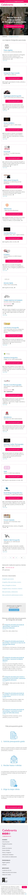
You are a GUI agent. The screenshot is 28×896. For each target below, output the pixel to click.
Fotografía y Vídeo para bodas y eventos (11, 582)
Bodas (3, 846)
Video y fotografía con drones (9, 585)
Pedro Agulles (8, 50)
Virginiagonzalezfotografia (12, 96)
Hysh (5, 471)
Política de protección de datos (9, 872)
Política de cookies (6, 874)
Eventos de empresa (7, 848)
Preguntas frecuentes (7, 844)
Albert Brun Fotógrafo (11, 180)
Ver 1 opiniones (8, 305)
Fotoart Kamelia (9, 520)
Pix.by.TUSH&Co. (9, 123)
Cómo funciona (5, 841)
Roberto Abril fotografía (12, 540)
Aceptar (24, 887)
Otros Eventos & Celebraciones (9, 856)
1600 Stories (8, 209)
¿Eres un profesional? (14, 1)
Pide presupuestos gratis (14, 26)
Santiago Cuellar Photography (13, 444)
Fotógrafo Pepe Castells (12, 73)
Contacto (4, 864)
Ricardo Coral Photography (12, 385)
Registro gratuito (6, 862)
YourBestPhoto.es (10, 233)
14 (13, 557)
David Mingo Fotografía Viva (13, 493)
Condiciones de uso (6, 870)
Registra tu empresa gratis (14, 819)
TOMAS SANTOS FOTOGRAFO (13, 300)
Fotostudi (7, 152)
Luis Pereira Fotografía (11, 327)
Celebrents (4, 36)
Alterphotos (8, 417)
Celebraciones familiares (7, 854)
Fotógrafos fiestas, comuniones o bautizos (12, 588)
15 (16, 557)
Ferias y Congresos (6, 852)
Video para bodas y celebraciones (10, 591)
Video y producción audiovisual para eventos (12, 595)
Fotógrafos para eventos (8, 579)
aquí (25, 894)
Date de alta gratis (14, 610)
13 (10, 557)
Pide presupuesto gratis (14, 807)
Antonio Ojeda (8, 283)
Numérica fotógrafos (11, 357)
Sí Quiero (7, 254)
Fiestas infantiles (6, 850)
